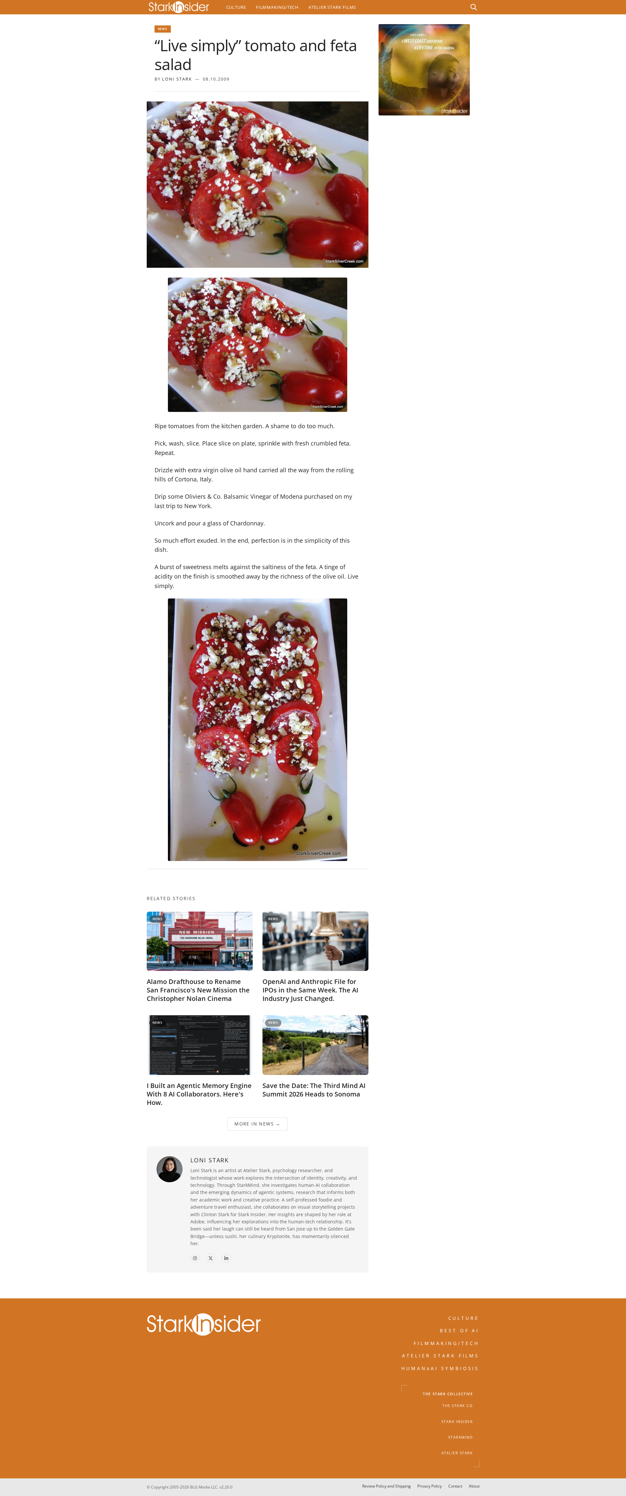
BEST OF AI (460, 1330)
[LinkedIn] (226, 1258)
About (474, 1486)
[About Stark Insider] (424, 69)
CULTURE (464, 1318)
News (163, 29)
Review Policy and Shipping (386, 1486)
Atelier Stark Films (332, 7)
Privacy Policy (429, 1486)
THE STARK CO (457, 1405)
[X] (210, 1258)
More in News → (257, 1124)
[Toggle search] (474, 7)
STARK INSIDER (457, 1421)
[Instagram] (195, 1258)
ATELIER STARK (457, 1453)
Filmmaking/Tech (277, 7)
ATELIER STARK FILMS (441, 1355)
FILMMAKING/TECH (447, 1343)
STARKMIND (460, 1437)
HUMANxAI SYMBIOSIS (440, 1368)
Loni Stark (177, 79)
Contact (455, 1486)
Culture (236, 7)
